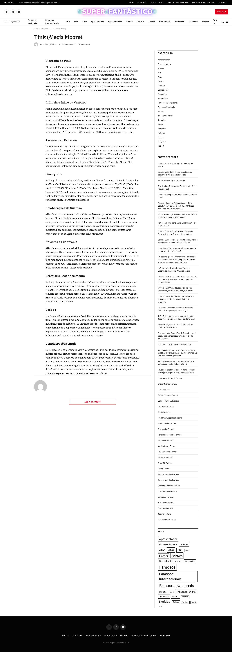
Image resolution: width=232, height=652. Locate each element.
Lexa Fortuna (163, 389)
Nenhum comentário (69, 44)
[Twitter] (24, 69)
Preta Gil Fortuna (165, 463)
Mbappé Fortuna (165, 457)
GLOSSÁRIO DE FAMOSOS (178, 3)
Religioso (162, 141)
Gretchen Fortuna (165, 508)
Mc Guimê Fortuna (166, 406)
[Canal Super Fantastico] (116, 11)
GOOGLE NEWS (157, 3)
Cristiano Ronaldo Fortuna (169, 485)
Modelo (205, 21)
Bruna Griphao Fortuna (167, 384)
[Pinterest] (24, 81)
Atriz (84, 21)
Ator (76, 21)
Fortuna (161, 111)
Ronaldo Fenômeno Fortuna (170, 435)
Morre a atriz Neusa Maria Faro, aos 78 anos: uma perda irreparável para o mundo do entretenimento (177, 279)
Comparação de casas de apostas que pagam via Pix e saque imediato (49, 3)
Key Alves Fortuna (165, 440)
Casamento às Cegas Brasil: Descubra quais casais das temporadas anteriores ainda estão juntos (177, 336)
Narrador (162, 128)
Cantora (140, 21)
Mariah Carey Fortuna (167, 446)
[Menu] (227, 22)
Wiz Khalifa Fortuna (166, 502)
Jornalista (193, 21)
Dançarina (162, 94)
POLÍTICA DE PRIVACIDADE (203, 3)
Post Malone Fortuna (167, 519)
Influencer (179, 21)
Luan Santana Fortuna (167, 491)
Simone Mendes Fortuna (168, 474)
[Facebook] (24, 63)
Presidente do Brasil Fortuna (170, 378)
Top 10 (215, 21)
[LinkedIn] (24, 75)
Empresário (163, 98)
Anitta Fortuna (164, 412)
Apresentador (97, 21)
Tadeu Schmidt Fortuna (168, 395)
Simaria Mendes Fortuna (168, 480)
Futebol (163, 592)
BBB (68, 21)
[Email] (24, 87)
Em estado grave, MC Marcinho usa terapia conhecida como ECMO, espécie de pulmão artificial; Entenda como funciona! (177, 259)
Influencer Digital (165, 116)
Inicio (36, 29)
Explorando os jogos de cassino (171, 180)
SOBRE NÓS (142, 3)
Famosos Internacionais (52, 21)
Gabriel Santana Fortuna (168, 401)
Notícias (161, 133)
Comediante (164, 21)
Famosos (167, 567)
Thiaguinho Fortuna (166, 429)
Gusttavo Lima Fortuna (167, 423)
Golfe (172, 592)
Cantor (152, 21)
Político (161, 137)
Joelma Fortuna (164, 514)
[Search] (222, 22)
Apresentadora (115, 21)
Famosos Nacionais (32, 21)
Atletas (129, 21)
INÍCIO (131, 3)
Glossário (44, 29)
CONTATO (222, 3)
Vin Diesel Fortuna (165, 497)
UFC (160, 606)
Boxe (187, 550)
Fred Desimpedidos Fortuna (170, 418)
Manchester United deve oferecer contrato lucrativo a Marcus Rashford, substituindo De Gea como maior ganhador (177, 353)
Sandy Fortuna (164, 469)
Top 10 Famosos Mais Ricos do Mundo (174, 344)
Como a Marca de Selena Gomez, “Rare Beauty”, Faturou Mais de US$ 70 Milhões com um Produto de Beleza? (176, 206)
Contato (221, 12)
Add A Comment (92, 402)
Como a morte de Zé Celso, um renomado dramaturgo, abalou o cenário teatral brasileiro (176, 299)
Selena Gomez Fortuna (167, 452)
